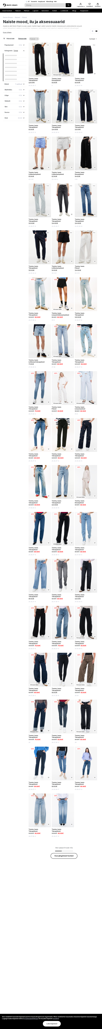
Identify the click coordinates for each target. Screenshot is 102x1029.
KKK (55, 1)
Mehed (26, 11)
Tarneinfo (34, 1)
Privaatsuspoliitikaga (30, 1018)
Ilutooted (45, 11)
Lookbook (64, 11)
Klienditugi (49, 1)
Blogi (74, 11)
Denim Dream (8, 17)
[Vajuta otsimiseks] (68, 5)
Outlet (54, 11)
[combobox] (93, 39)
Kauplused (41, 1)
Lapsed (35, 11)
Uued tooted (7, 11)
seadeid (56, 1018)
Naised (18, 11)
